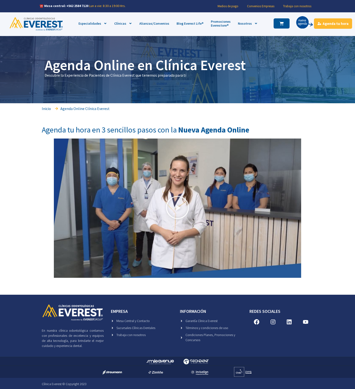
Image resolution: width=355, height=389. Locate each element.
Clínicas (120, 23)
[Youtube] (305, 321)
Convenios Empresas (260, 6)
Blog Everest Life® (190, 23)
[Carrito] (282, 23)
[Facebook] (256, 321)
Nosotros (245, 23)
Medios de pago (228, 6)
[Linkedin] (289, 321)
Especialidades (89, 23)
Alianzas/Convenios (154, 23)
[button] (177, 208)
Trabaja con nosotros (297, 6)
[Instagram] (273, 321)
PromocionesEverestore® (221, 23)
